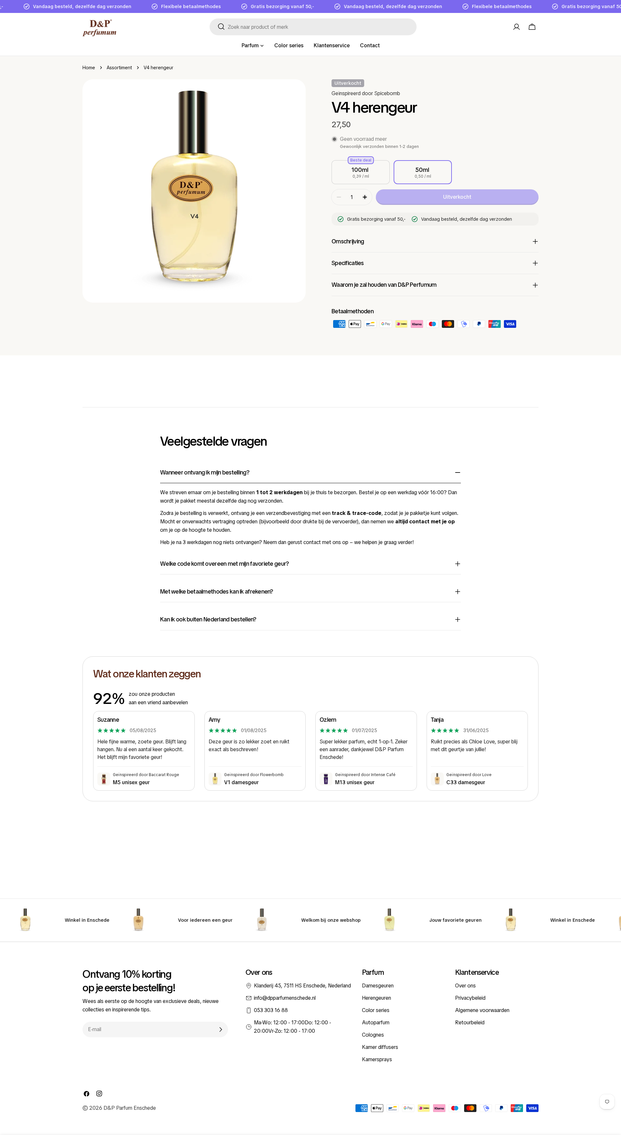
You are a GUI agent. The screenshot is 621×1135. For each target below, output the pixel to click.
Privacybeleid (470, 998)
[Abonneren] (220, 1029)
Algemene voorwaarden (482, 1010)
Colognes (373, 1034)
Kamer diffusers (380, 1047)
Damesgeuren (378, 985)
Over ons (465, 985)
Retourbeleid (470, 1022)
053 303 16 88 (271, 1010)
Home (88, 68)
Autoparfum (375, 1022)
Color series (375, 1010)
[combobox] (313, 26)
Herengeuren (376, 998)
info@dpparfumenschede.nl (285, 998)
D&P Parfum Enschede (130, 1108)
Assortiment (119, 68)
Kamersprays (377, 1059)
